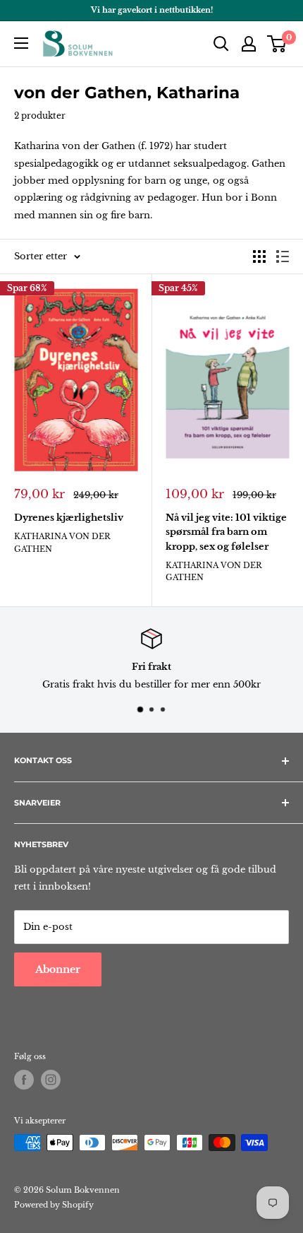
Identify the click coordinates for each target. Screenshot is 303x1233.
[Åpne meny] (21, 43)
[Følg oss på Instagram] (51, 1080)
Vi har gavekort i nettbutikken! (152, 10)
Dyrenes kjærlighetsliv (68, 518)
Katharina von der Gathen (62, 542)
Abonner (57, 969)
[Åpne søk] (221, 44)
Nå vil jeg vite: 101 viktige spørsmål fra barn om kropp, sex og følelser (226, 532)
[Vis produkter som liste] (282, 256)
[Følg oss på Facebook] (24, 1080)
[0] (277, 43)
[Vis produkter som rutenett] (259, 256)
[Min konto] (249, 44)
